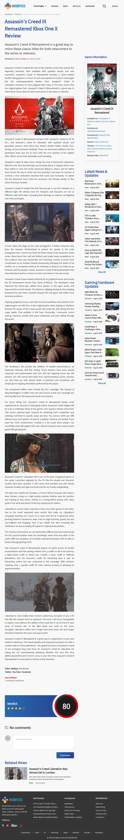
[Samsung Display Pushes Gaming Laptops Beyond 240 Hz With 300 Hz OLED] (112, 309)
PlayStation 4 (104, 118)
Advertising (100, 807)
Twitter (8, 672)
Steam (112, 121)
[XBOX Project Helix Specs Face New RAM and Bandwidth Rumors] (112, 355)
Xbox (37, 832)
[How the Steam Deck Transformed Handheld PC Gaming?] (112, 378)
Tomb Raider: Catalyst (73, 817)
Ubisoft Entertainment (96, 131)
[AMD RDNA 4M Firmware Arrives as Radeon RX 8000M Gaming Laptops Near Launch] (112, 298)
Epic (89, 124)
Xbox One (105, 121)
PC (45, 832)
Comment (65, 755)
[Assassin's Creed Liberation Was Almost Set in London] (16, 779)
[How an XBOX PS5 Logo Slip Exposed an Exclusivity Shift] (112, 256)
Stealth (101, 148)
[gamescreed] (14, 825)
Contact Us (100, 817)
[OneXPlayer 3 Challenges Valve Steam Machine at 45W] (112, 332)
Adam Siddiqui (21, 59)
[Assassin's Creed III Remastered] (102, 104)
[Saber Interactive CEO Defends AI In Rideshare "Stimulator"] (112, 244)
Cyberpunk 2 (69, 807)
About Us (99, 803)
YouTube (17, 672)
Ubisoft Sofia (104, 135)
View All (102, 271)
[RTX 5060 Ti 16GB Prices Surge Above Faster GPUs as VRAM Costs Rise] (112, 367)
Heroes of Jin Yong (72, 810)
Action (96, 142)
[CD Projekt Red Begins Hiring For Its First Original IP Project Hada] (112, 233)
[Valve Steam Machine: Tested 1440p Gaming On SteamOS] (112, 344)
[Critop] (21, 825)
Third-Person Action (103, 145)
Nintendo (55, 832)
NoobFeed (8, 14)
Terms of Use (101, 810)
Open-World (92, 148)
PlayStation (25, 832)
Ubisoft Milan (92, 138)
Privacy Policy (101, 814)
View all (102, 383)
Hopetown (68, 803)
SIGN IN (115, 6)
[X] (3, 825)
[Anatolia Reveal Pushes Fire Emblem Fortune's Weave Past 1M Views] (112, 267)
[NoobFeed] (15, 6)
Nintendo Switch (94, 121)
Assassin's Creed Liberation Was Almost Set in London (48, 770)
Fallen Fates (69, 814)
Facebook (26, 672)
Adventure (104, 142)
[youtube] (7, 825)
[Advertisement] (102, 33)
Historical (91, 151)
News (65, 6)
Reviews (54, 6)
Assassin (108, 148)
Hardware (90, 6)
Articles (76, 6)
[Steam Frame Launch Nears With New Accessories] (112, 321)
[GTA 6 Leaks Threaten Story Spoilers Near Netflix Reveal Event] (112, 221)
